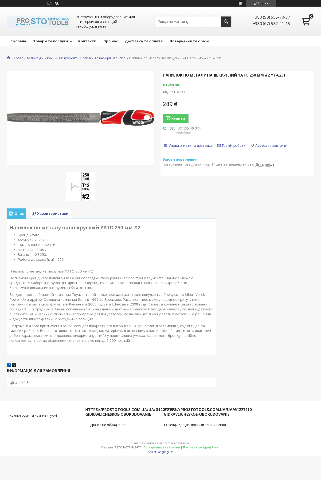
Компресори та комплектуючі (33, 415)
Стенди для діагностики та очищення (196, 425)
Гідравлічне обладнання (107, 425)
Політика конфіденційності (201, 447)
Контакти (87, 41)
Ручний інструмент (62, 58)
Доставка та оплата (144, 41)
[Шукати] (226, 21)
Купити (178, 118)
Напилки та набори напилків (102, 58)
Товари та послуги (50, 41)
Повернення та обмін (189, 41)
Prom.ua (184, 443)
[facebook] (9, 365)
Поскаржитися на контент (162, 447)
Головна (18, 41)
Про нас (110, 41)
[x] (14, 365)
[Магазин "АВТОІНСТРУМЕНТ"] (38, 21)
